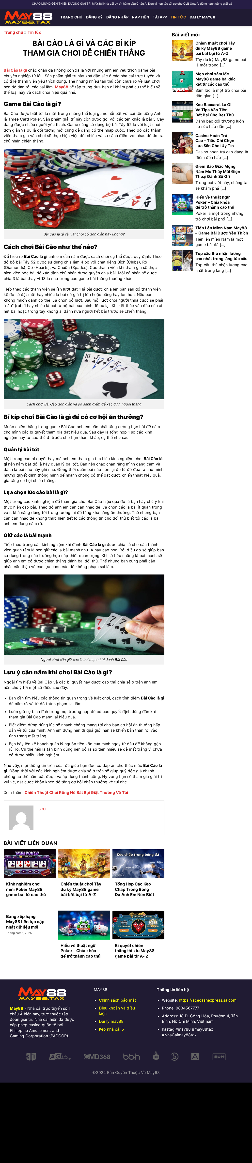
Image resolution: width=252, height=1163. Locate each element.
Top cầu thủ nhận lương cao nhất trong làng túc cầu (221, 256)
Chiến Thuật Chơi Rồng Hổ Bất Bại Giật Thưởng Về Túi (76, 792)
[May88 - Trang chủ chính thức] (28, 17)
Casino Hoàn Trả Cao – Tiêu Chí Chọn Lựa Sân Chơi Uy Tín (214, 140)
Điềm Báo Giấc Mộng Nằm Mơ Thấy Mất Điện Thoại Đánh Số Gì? (217, 171)
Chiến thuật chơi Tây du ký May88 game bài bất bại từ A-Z (81, 889)
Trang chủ (71, 17)
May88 (61, 86)
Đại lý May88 (202, 17)
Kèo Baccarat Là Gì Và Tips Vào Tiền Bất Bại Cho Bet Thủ (214, 109)
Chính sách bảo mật (117, 1000)
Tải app (160, 17)
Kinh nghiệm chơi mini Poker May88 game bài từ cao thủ (26, 889)
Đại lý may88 (111, 1021)
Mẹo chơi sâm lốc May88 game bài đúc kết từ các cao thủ (215, 79)
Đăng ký (94, 17)
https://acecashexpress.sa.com (207, 1000)
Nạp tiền (140, 17)
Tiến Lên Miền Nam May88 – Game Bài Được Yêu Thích (221, 230)
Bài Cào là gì (15, 70)
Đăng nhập (117, 17)
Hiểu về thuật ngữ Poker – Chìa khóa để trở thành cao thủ (80, 951)
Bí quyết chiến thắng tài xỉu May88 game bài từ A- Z (135, 951)
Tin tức (178, 17)
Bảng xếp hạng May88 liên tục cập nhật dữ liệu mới (25, 922)
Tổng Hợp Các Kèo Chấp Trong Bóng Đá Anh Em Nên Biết (134, 889)
